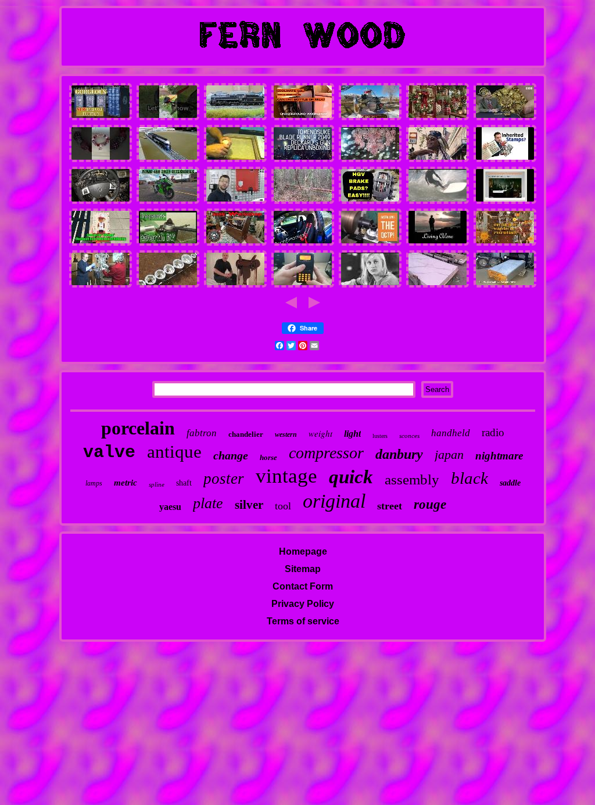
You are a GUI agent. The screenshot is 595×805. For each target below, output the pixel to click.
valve (109, 452)
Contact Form (303, 586)
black (469, 478)
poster (223, 478)
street (389, 506)
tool (283, 506)
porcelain (138, 428)
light (352, 434)
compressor (326, 453)
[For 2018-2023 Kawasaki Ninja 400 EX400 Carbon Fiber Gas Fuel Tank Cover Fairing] (167, 202)
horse (268, 457)
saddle (510, 483)
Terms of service (303, 621)
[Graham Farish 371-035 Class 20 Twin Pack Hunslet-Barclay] (235, 118)
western (286, 434)
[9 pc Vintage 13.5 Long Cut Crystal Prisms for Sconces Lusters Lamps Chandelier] (100, 285)
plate (208, 503)
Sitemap (303, 569)
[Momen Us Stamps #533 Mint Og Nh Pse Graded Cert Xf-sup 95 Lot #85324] (504, 160)
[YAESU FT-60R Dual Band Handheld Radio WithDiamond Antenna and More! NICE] (302, 285)
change (230, 455)
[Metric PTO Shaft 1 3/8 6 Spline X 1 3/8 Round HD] (167, 285)
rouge (430, 504)
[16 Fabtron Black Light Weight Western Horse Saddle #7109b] (235, 285)
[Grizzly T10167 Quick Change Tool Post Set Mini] (370, 244)
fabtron (202, 433)
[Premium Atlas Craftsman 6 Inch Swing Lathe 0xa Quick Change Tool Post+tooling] (167, 244)
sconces (409, 435)
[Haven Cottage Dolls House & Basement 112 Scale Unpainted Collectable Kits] (235, 160)
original (334, 501)
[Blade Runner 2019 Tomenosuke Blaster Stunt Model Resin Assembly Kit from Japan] (302, 160)
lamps (93, 483)
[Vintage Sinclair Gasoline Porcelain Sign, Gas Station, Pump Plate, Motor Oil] (302, 202)
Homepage (303, 551)
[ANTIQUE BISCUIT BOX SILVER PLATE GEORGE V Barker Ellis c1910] (504, 118)
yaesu (170, 507)
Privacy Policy (302, 604)
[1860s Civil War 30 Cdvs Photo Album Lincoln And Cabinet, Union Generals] (504, 202)
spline (156, 484)
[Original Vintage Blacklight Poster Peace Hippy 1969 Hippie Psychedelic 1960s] (504, 244)
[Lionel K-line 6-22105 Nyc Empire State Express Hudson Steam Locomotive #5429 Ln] (167, 160)
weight (320, 433)
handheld (450, 433)
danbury (399, 454)
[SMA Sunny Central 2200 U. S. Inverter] (235, 202)
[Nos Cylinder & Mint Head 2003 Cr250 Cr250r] (370, 118)
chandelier (245, 434)
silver (249, 505)
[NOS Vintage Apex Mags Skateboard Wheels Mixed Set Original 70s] (437, 202)
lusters (380, 436)
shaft (184, 483)
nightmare (499, 456)
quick (351, 476)
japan (449, 454)
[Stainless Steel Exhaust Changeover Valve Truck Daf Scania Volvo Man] (370, 202)
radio (493, 432)
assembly (412, 479)
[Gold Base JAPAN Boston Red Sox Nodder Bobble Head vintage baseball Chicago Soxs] (100, 244)
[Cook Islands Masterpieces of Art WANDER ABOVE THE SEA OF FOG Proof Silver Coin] (437, 244)
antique (174, 451)
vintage (286, 476)
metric (125, 482)
